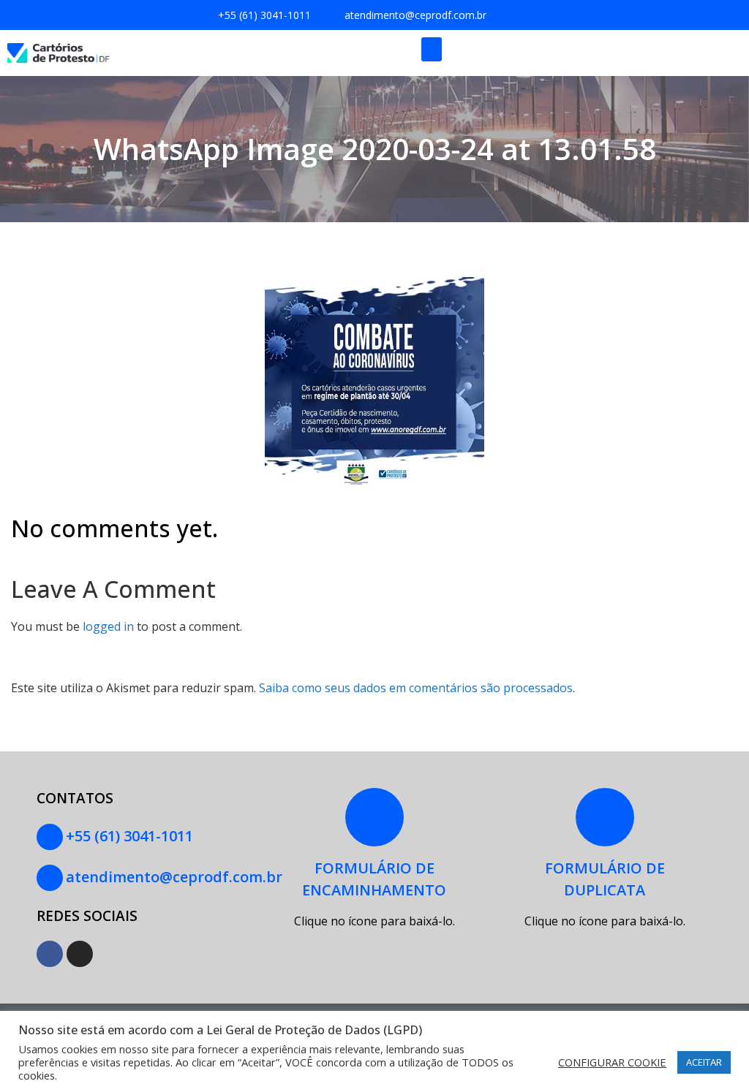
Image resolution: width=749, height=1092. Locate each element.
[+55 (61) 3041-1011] (50, 837)
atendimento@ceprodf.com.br (174, 877)
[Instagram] (80, 954)
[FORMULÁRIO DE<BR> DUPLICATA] (605, 817)
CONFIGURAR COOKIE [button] (612, 1062)
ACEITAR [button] (704, 1062)
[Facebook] (50, 954)
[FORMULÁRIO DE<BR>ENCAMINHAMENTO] (374, 817)
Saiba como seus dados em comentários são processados (416, 688)
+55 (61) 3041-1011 (129, 836)
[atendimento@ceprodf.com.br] (50, 878)
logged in (108, 626)
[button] (431, 49)
